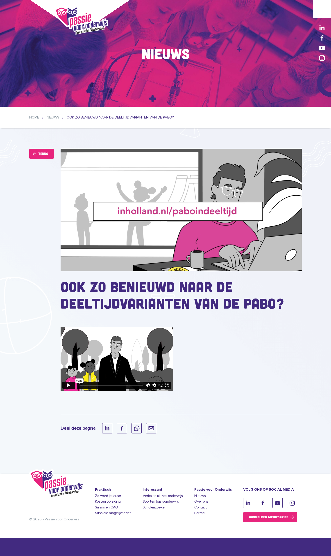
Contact (200, 507)
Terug (43, 154)
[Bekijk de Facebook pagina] (322, 38)
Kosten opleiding (108, 501)
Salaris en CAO (106, 507)
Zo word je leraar (108, 496)
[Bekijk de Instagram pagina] (322, 58)
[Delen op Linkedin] (107, 428)
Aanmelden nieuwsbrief (268, 517)
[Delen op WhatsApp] (136, 428)
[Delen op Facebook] (122, 428)
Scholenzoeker (154, 507)
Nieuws (53, 117)
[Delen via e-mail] (151, 428)
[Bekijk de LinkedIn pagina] (322, 28)
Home (34, 117)
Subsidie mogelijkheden (113, 513)
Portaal (199, 513)
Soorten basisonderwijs (161, 501)
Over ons (201, 501)
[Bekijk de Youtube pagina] (322, 48)
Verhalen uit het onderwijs (163, 496)
